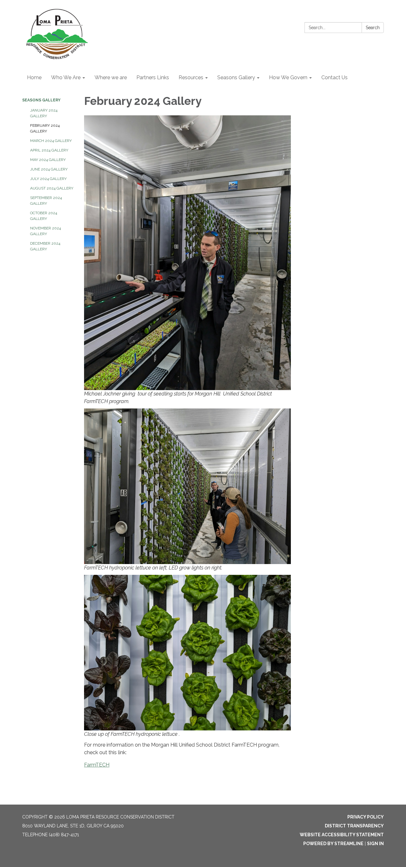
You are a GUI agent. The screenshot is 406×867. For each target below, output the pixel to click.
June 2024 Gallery (49, 169)
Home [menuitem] (34, 77)
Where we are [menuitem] (111, 77)
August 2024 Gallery (51, 188)
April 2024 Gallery (49, 150)
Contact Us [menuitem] (334, 77)
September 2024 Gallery (46, 201)
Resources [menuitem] (191, 77)
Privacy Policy (365, 816)
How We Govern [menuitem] (288, 77)
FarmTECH (96, 765)
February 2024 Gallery (45, 128)
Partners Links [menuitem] (152, 77)
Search (373, 27)
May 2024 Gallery (48, 159)
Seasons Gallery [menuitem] (236, 77)
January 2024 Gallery (43, 113)
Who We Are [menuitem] (66, 77)
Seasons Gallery (41, 100)
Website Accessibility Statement (342, 834)
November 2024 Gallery (45, 231)
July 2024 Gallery (48, 179)
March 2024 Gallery (51, 140)
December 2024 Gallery (45, 246)
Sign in (375, 843)
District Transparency (354, 825)
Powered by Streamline (333, 843)
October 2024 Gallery (43, 216)
